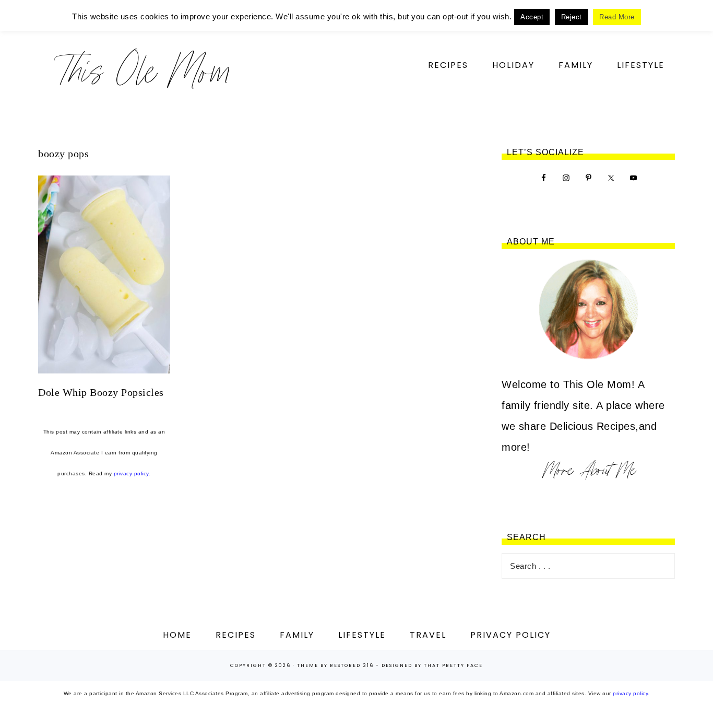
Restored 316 (352, 665)
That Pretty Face (453, 665)
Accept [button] (531, 17)
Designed (397, 665)
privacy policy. (132, 473)
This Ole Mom (142, 70)
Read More (617, 17)
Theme (307, 665)
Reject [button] (571, 17)
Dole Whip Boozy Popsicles (101, 392)
